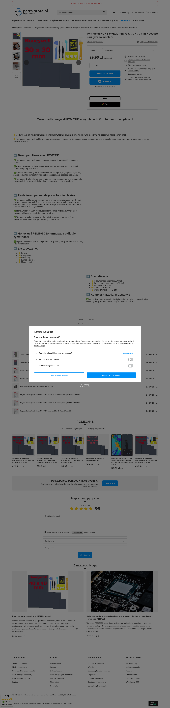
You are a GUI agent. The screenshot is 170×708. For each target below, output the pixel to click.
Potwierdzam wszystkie (111, 375)
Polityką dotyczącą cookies (91, 341)
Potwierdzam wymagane (59, 375)
